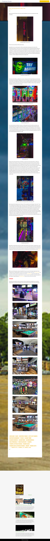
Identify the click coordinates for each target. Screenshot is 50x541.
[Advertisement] (25, 464)
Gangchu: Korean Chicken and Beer (20, 531)
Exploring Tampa (7, 1)
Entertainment (14, 438)
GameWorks (30, 440)
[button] (9, 11)
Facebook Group (21, 276)
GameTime (22, 440)
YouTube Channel (36, 272)
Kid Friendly (13, 442)
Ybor (27, 445)
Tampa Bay (26, 444)
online (39, 249)
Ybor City (33, 445)
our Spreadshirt (29, 273)
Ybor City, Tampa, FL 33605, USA (21, 447)
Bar (16, 436)
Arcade (12, 436)
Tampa (29, 442)
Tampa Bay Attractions (17, 445)
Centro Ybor (23, 436)
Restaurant (22, 442)
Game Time (28, 438)
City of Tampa (32, 436)
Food (22, 438)
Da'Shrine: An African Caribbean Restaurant (21, 518)
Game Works (13, 440)
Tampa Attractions (15, 444)
